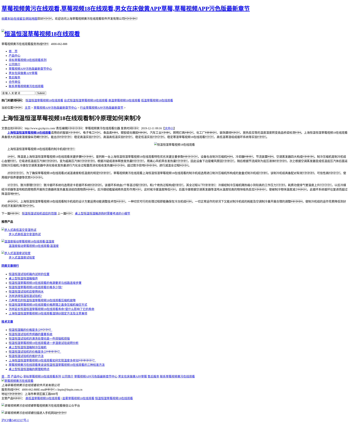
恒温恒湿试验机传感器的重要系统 (30, 334)
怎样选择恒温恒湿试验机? (25, 296)
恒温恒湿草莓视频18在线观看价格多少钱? (35, 287)
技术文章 (7, 321)
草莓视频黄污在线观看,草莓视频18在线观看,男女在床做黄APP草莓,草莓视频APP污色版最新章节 (125, 8)
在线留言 (19, 18)
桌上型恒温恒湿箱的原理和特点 (29, 369)
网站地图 (31, 18)
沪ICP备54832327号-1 (15, 420)
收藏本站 (7, 18)
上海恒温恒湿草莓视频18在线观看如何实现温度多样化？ (52, 360)
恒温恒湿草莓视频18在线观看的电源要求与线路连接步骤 (45, 282)
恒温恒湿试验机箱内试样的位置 (29, 274)
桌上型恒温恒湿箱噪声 (23, 278)
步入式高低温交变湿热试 (25, 234)
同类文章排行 (10, 265)
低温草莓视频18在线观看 (157, 100)
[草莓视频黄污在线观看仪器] (17, 380)
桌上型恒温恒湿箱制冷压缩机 (28, 347)
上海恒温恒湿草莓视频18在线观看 (29, 132)
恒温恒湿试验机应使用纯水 (26, 291)
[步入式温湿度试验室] (16, 253)
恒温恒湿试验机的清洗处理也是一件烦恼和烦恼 (39, 338)
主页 (28, 107)
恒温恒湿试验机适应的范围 (39, 213)
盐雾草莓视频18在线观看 (78, 398)
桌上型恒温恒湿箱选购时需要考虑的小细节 (102, 213)
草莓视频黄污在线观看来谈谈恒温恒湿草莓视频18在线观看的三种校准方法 (57, 364)
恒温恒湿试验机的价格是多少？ (35, 351)
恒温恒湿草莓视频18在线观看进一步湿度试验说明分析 (44, 343)
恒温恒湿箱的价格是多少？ (30, 329)
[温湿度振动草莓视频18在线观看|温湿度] (27, 241)
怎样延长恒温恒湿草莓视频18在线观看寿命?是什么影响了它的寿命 (51, 309)
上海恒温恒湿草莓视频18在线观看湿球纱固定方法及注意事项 (48, 313)
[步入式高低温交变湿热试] (18, 229)
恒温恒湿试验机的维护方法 (26, 356)
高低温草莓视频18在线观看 (42, 398)
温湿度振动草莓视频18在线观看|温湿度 (34, 245)
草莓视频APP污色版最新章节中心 (55, 107)
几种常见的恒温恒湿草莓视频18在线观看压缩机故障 (42, 300)
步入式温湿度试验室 (22, 257)
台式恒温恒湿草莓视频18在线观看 (86, 100)
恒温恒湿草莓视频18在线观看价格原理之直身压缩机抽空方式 (48, 304)
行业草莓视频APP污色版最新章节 (101, 107)
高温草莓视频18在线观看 (124, 100)
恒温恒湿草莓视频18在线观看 (44, 100)
